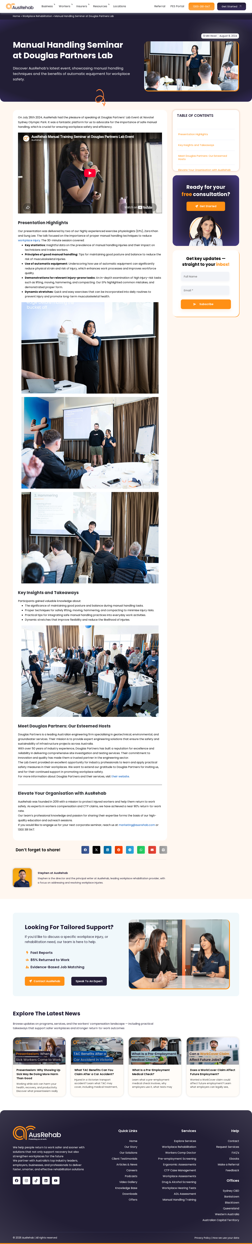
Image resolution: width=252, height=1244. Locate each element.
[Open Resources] (109, 4)
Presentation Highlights (193, 134)
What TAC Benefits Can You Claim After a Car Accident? (94, 1072)
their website (120, 776)
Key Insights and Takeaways (196, 145)
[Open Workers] (72, 4)
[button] (85, 850)
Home (16, 16)
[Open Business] (54, 4)
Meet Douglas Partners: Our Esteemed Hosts (202, 157)
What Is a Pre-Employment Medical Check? (151, 1072)
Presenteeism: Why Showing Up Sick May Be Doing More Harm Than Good (38, 1074)
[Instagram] (26, 1180)
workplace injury (29, 240)
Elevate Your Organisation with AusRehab (204, 169)
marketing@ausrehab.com (137, 825)
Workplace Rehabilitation (37, 16)
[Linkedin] (46, 1180)
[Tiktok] (36, 1180)
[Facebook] (16, 1180)
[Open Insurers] (89, 4)
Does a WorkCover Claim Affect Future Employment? (212, 1072)
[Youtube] (55, 1180)
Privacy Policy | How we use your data (217, 1238)
